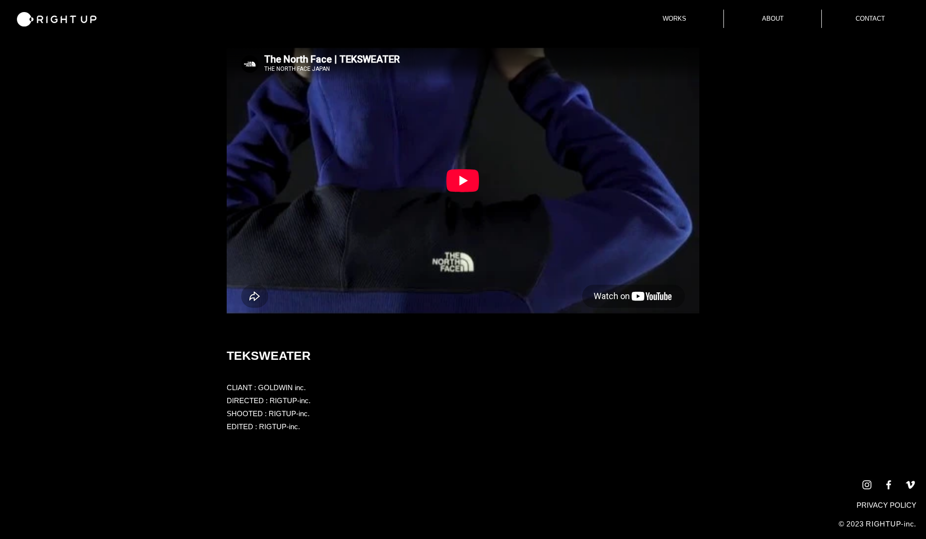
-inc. (908, 524)
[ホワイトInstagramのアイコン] (867, 485)
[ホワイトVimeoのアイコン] (910, 485)
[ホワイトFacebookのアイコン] (889, 485)
